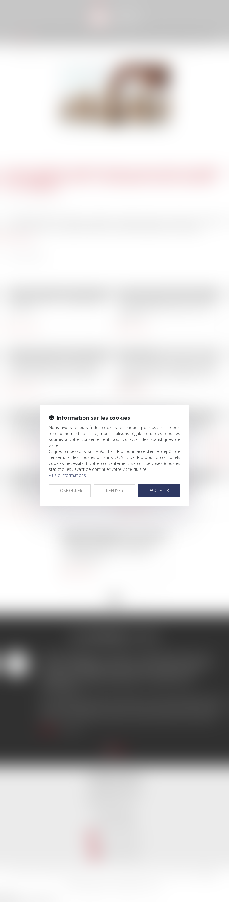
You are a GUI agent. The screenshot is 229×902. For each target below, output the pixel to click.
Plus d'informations (67, 475)
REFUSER (114, 490)
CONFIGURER (69, 490)
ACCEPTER (159, 490)
